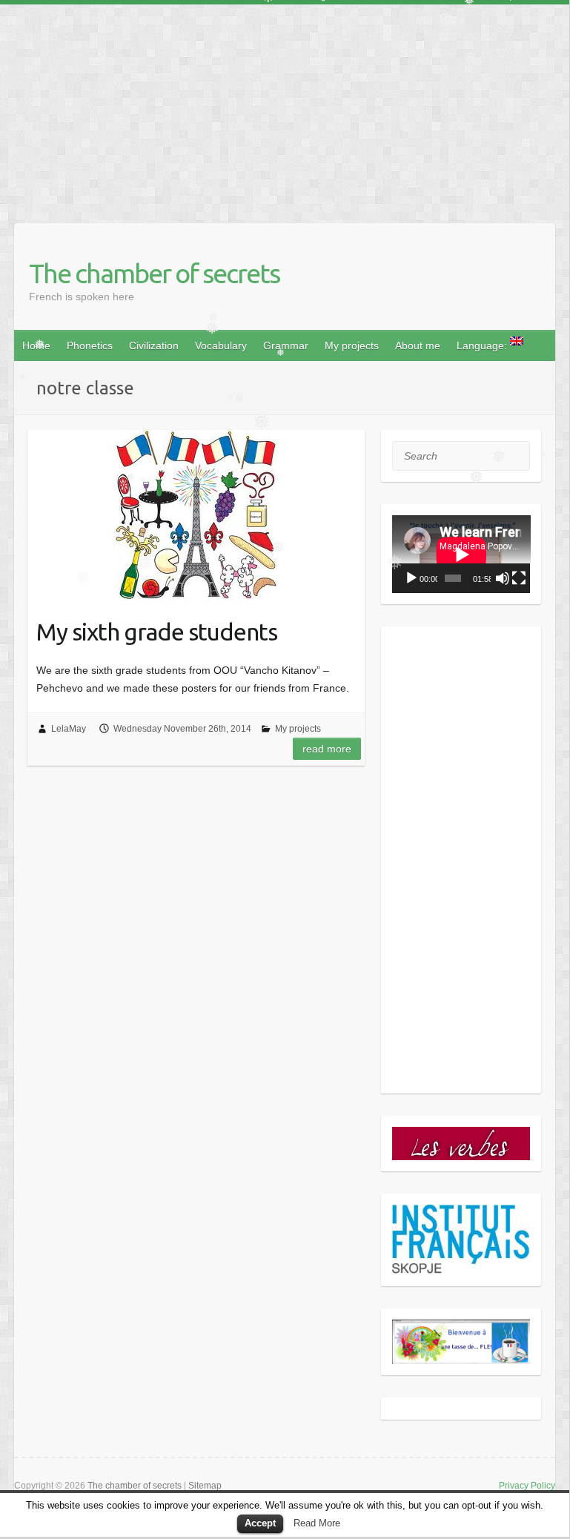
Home (36, 345)
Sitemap (205, 1485)
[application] (461, 554)
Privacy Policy (527, 1485)
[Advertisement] (284, 108)
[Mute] (502, 578)
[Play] (411, 578)
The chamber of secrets (154, 273)
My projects (352, 345)
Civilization (154, 345)
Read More (317, 1523)
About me (417, 345)
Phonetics (90, 345)
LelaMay (68, 729)
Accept (260, 1523)
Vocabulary (221, 345)
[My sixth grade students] (196, 515)
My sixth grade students (156, 631)
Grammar (285, 345)
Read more (326, 749)
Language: (483, 345)
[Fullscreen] (518, 578)
